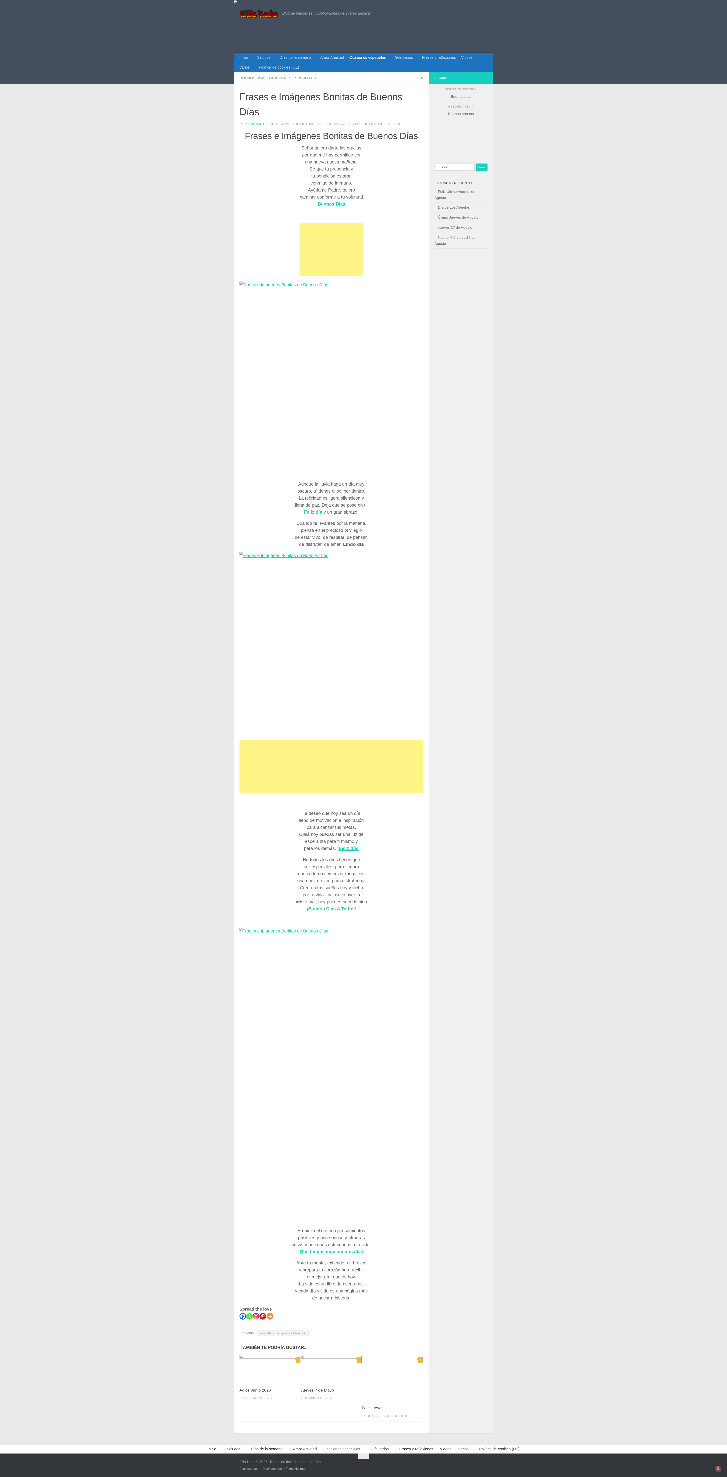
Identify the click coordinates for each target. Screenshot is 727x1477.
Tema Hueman (296, 1468)
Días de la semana (295, 57)
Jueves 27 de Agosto (455, 227)
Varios (244, 67)
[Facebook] (242, 1316)
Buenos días (252, 78)
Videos (467, 57)
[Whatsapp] (249, 1316)
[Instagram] (256, 1316)
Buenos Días (331, 204)
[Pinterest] (262, 1316)
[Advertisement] (331, 249)
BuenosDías (266, 1333)
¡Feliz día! (348, 848)
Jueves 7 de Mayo (317, 1390)
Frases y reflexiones (439, 57)
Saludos (264, 57)
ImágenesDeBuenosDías (293, 1333)
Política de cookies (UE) (279, 67)
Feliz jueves (373, 1408)
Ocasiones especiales (367, 57)
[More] (270, 1316)
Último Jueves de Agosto (458, 217)
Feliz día (313, 512)
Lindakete (257, 124)
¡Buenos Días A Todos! (331, 908)
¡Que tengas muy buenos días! (331, 1251)
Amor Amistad (332, 57)
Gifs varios (404, 57)
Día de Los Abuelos (454, 207)
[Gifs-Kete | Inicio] (258, 14)
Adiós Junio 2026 (255, 1390)
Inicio (243, 57)
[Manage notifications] (718, 1469)
